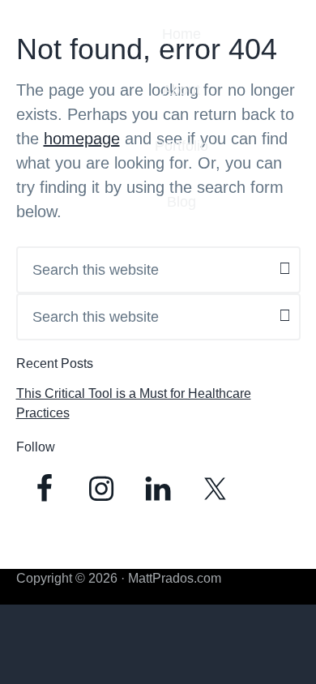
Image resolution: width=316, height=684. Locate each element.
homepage (82, 138)
